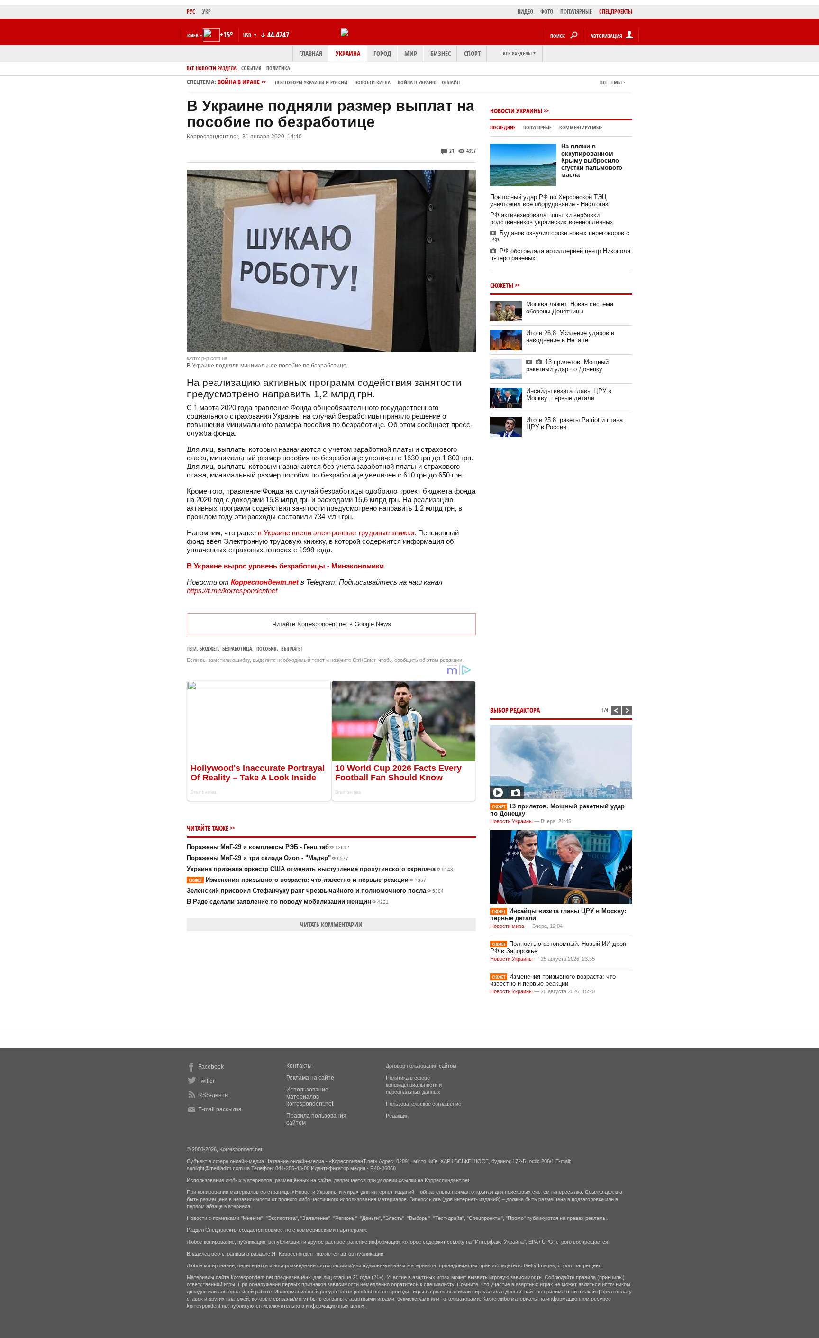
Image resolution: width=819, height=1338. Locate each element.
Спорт (472, 53)
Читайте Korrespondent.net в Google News (331, 624)
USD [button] (248, 34)
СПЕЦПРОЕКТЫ (615, 12)
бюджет (209, 648)
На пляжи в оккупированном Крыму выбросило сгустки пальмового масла (591, 160)
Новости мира (507, 926)
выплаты (291, 648)
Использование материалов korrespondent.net (309, 1096)
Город (382, 53)
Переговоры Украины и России (311, 82)
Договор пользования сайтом (421, 1066)
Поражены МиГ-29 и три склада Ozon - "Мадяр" (267, 857)
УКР (206, 12)
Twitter (206, 1081)
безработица (237, 648)
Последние (503, 127)
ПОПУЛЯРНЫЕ (576, 12)
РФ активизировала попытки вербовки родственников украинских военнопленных (551, 218)
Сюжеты (501, 285)
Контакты (299, 1066)
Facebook (211, 1066)
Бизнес (440, 53)
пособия (266, 648)
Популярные (537, 127)
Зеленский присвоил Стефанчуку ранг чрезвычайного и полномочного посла (315, 890)
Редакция (397, 1115)
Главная (310, 53)
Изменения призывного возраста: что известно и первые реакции (307, 879)
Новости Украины (516, 110)
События (251, 68)
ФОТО (546, 12)
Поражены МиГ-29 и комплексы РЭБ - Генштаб (268, 847)
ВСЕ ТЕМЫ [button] (611, 82)
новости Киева (373, 82)
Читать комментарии (331, 924)
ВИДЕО (525, 12)
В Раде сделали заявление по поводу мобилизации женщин (288, 901)
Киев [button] (193, 35)
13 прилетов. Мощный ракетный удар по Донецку (567, 365)
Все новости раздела (212, 68)
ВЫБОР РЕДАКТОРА (515, 710)
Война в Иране (339, 81)
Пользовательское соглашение (423, 1104)
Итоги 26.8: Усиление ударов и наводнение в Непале (570, 337)
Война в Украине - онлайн (429, 82)
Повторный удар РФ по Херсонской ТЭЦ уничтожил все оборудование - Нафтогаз (549, 200)
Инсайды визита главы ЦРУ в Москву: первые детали (568, 394)
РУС (191, 12)
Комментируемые (580, 127)
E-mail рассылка (220, 1109)
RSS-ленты (213, 1095)
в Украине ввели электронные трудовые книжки (336, 533)
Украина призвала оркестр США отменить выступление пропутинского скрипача (320, 868)
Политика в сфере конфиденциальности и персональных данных (414, 1085)
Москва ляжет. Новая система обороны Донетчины (569, 308)
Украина (348, 53)
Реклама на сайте (310, 1077)
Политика (278, 68)
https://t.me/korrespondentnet (232, 591)
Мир (410, 53)
